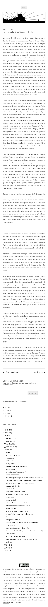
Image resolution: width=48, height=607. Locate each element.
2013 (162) (7, 430)
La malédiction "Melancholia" (16, 472)
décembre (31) (10, 438)
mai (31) (8, 548)
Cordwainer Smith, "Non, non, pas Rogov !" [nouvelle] (24, 531)
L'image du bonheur (13, 520)
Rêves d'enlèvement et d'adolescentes (19, 514)
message (6, 603)
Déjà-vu (8, 452)
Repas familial (11, 500)
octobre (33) (9, 444)
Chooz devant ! (11, 497)
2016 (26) (7, 410)
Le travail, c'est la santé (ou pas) (17, 536)
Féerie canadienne (11, 372)
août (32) (8, 449)
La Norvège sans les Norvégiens (17, 511)
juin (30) (8, 545)
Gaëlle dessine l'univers (14, 517)
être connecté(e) (18, 383)
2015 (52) (7, 413)
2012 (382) (7, 433)
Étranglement (10, 463)
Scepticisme (10, 458)
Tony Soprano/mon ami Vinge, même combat (21, 539)
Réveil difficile (10, 534)
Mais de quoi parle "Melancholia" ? (18, 466)
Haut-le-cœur (39, 372)
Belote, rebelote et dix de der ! (16, 503)
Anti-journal (10, 489)
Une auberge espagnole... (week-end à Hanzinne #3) (24, 478)
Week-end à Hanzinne (13, 486)
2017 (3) (6, 407)
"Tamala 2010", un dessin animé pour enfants (22, 522)
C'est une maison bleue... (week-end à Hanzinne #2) (24, 480)
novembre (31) (10, 441)
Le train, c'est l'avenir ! (13, 455)
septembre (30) (10, 447)
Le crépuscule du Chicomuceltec (17, 494)
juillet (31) (8, 542)
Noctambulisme (11, 508)
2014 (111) (7, 416)
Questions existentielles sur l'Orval (18, 506)
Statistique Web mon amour (15, 492)
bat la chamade (32, 353)
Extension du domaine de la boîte (17, 528)
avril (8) (7, 550)
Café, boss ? (10, 461)
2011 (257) (7, 435)
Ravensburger (11, 525)
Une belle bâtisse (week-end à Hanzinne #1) (21, 483)
